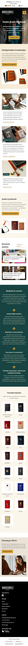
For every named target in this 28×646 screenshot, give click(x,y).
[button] (24, 12)
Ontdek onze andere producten (10, 213)
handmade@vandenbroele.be (9, 617)
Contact (4, 611)
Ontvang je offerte (14, 37)
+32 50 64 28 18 (6, 620)
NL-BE (9, 5)
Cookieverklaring (9, 644)
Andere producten (6, 606)
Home (3, 601)
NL (22, 5)
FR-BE (13, 5)
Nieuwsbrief (5, 608)
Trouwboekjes (5, 604)
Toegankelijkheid (19, 644)
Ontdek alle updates (19, 245)
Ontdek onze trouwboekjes (9, 64)
